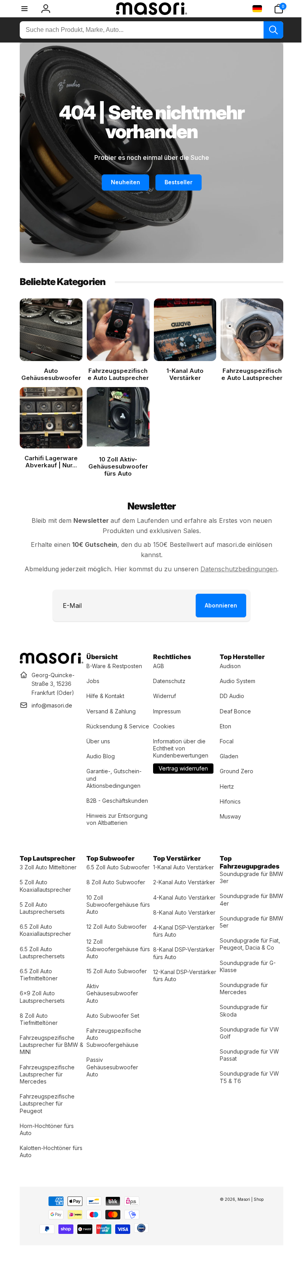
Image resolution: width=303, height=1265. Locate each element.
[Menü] (24, 8)
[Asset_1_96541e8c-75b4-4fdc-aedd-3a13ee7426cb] (51, 658)
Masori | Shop (245, 1203)
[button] (272, 8)
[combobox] (148, 30)
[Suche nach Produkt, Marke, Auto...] (267, 30)
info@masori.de (52, 702)
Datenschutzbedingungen (236, 566)
